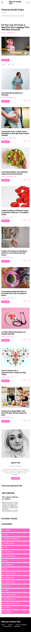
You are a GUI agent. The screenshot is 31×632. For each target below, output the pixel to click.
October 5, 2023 (11, 138)
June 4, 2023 (10, 417)
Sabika (3, 32)
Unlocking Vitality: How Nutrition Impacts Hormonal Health (14, 173)
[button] (29, 2)
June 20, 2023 (10, 298)
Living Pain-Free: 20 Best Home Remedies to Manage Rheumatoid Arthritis (15, 133)
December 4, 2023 (11, 97)
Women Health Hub (15, 2)
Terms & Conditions (21, 625)
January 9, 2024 (11, 32)
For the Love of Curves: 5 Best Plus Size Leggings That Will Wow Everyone (15, 27)
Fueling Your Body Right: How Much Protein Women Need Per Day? (14, 413)
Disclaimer (17, 626)
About (3, 625)
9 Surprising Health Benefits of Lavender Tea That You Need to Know (14, 293)
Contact (10, 625)
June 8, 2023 (10, 377)
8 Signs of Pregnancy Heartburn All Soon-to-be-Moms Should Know (14, 253)
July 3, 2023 (10, 257)
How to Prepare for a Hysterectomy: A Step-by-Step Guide (13, 372)
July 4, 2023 (10, 217)
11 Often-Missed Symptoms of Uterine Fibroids (13, 333)
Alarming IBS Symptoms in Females (12, 94)
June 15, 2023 (10, 336)
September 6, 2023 (11, 176)
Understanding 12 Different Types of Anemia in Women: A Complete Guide (14, 212)
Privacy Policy (8, 626)
